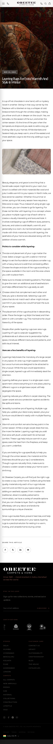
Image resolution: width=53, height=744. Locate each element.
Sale (5, 710)
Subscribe (42, 608)
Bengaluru (8, 657)
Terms (14, 732)
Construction (10, 702)
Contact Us (34, 646)
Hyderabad (8, 653)
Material (7, 695)
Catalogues (34, 668)
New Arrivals (10, 683)
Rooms (6, 687)
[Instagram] (4, 717)
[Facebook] (8, 717)
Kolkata (7, 661)
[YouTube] (17, 717)
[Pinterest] (13, 717)
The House (34, 664)
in (20, 550)
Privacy (6, 732)
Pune (5, 664)
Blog (31, 661)
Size (5, 691)
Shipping (22, 732)
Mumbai (7, 649)
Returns (31, 732)
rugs (18, 438)
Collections (9, 698)
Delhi (5, 646)
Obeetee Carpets (13, 477)
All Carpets (9, 680)
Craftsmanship (36, 657)
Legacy (32, 649)
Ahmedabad (9, 668)
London (7, 672)
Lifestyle (7, 706)
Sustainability (36, 653)
